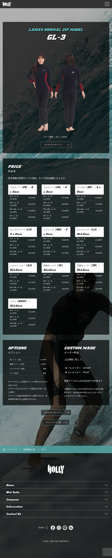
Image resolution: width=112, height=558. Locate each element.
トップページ (11, 449)
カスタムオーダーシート (53, 145)
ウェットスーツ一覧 (53, 422)
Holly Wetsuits (56, 480)
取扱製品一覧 (29, 449)
